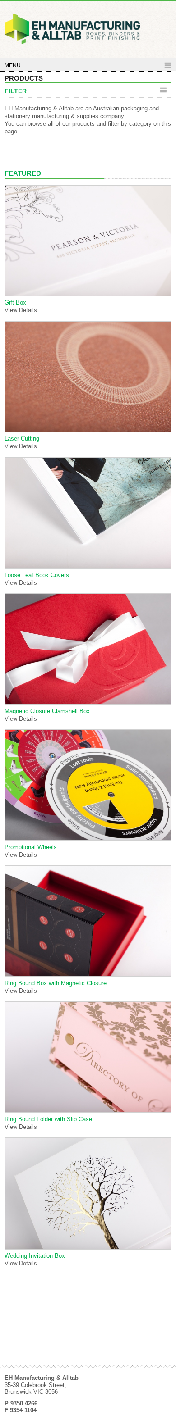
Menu (13, 65)
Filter (16, 91)
